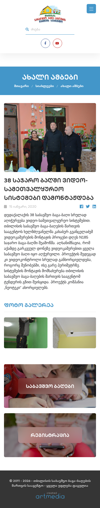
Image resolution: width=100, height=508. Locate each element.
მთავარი (21, 86)
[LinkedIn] (94, 206)
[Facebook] (45, 43)
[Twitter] (88, 206)
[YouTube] (57, 43)
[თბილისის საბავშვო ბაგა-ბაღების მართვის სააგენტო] (50, 14)
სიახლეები (44, 86)
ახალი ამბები (72, 86)
